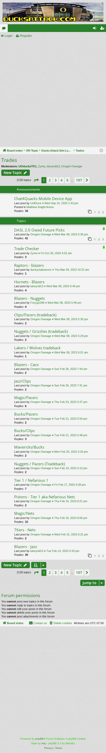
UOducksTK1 (28, 166)
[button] (36, 180)
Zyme (41, 166)
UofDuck (35, 203)
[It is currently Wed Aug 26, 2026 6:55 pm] (101, 151)
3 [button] (56, 180)
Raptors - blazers (29, 265)
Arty (43, 743)
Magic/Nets (24, 513)
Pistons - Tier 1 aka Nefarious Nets (44, 496)
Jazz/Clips (22, 381)
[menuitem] (60, 623)
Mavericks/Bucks (29, 447)
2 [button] (50, 180)
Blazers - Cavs (26, 364)
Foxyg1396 (37, 302)
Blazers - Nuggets (29, 298)
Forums (5, 29)
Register (26, 36)
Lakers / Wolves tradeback (37, 347)
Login (9, 36)
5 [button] (67, 180)
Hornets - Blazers (29, 281)
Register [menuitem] (103, 29)
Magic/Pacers (26, 397)
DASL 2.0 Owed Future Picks (39, 230)
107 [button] (79, 180)
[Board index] (53, 12)
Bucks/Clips (24, 430)
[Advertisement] (53, 93)
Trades (9, 160)
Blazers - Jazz (25, 546)
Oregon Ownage (71, 166)
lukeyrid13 (53, 166)
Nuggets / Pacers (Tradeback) (39, 463)
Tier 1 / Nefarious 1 (31, 480)
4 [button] (61, 180)
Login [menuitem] (95, 29)
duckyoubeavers (40, 269)
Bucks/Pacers (26, 414)
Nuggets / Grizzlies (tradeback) (41, 331)
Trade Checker (26, 248)
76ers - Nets (25, 529)
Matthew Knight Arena (40, 207)
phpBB (39, 738)
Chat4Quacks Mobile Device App (43, 198)
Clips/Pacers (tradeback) (35, 314)
